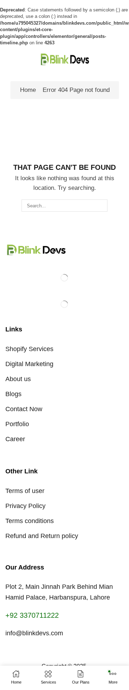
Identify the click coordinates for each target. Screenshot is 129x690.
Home (28, 90)
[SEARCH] (101, 205)
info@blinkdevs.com (34, 633)
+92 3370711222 (32, 615)
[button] (8, 59)
